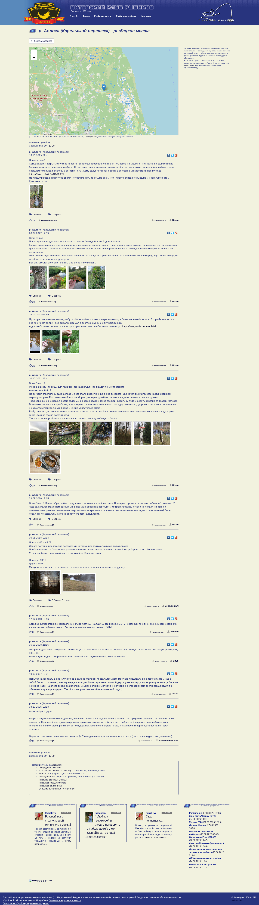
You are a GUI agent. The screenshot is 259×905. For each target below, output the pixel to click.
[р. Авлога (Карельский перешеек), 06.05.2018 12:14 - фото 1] (45, 584)
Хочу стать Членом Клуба (202, 816)
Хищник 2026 (196, 822)
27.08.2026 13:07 (211, 813)
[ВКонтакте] (169, 154)
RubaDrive (50, 813)
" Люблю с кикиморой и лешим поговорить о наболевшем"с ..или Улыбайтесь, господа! (103, 824)
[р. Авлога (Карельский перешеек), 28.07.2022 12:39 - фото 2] (58, 279)
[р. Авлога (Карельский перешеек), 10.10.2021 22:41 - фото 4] (123, 435)
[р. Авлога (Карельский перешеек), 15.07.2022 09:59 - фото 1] (35, 343)
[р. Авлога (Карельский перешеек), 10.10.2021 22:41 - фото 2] (64, 435)
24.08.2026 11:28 (198, 861)
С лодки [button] (66, 600)
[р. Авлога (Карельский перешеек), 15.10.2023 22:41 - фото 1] (36, 198)
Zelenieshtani (171, 606)
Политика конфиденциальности (65, 900)
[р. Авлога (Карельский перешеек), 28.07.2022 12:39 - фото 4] (96, 279)
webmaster (237, 900)
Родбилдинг (195, 813)
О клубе (74, 16)
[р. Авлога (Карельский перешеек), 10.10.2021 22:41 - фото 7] (45, 463)
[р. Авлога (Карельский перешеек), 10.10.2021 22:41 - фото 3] (97, 435)
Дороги (42, 773)
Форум (86, 16)
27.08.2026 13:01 (198, 819)
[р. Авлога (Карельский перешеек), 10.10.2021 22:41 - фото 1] (38, 435)
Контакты (146, 16)
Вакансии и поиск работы (202, 864)
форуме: (57, 765)
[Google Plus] (176, 154)
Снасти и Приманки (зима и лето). (206, 843)
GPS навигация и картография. (205, 858)
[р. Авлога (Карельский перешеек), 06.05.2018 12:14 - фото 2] (79, 584)
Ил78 (175, 661)
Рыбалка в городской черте (52, 783)
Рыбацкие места (103, 16)
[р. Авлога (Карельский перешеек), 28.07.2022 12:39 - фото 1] (38, 279)
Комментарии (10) (49, 486)
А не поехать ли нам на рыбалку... (56, 770)
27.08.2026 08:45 (209, 834)
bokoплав (100, 813)
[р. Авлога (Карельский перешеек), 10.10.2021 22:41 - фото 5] (142, 435)
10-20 (51, 145)
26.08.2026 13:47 (198, 840)
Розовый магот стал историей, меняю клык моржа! (58, 820)
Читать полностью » (97, 837)
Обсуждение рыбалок (50, 767)
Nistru (175, 220)
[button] (104, 87)
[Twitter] (172, 154)
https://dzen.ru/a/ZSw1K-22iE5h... (48, 174)
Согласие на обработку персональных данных (26, 903)
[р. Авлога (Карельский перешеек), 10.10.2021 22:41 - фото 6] (161, 435)
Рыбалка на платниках (50, 786)
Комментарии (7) (47, 606)
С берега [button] (56, 214)
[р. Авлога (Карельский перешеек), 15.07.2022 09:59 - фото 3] (70, 343)
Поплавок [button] (37, 600)
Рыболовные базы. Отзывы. (53, 780)
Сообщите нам (91, 137)
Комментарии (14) (49, 366)
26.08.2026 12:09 (198, 846)
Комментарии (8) (48, 302)
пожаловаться (160, 220)
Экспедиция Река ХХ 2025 (202, 837)
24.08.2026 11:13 (198, 867)
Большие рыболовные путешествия (57, 789)
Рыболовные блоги (126, 16)
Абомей (174, 631)
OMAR (175, 693)
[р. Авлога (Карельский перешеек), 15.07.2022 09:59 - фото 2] (51, 343)
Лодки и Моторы (197, 825)
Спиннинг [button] (37, 214)
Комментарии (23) (49, 220)
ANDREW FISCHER (168, 740)
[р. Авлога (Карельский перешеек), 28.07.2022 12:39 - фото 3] (77, 279)
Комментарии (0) (47, 632)
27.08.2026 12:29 (212, 822)
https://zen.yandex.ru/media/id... (140, 326)
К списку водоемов (43, 41)
